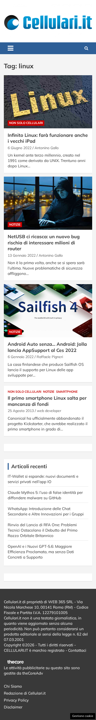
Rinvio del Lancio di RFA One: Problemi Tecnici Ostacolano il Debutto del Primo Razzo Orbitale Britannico (43, 530)
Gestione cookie (82, 716)
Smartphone (67, 391)
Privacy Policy (16, 700)
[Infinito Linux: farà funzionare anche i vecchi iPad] (48, 101)
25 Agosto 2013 (21, 410)
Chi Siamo (13, 686)
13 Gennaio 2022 (22, 255)
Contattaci (77, 650)
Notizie (14, 224)
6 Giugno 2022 (19, 148)
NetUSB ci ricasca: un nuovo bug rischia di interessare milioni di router (44, 243)
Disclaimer (13, 707)
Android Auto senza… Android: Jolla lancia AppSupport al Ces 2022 (47, 347)
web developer (49, 410)
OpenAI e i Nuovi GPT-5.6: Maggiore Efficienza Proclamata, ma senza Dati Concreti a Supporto (41, 552)
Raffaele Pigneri (50, 356)
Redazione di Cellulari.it (25, 693)
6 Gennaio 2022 (21, 356)
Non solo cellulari (26, 123)
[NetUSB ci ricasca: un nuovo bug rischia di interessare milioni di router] (48, 203)
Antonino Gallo (47, 148)
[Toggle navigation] (10, 48)
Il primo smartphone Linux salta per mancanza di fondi (47, 401)
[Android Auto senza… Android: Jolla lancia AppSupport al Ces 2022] (48, 311)
